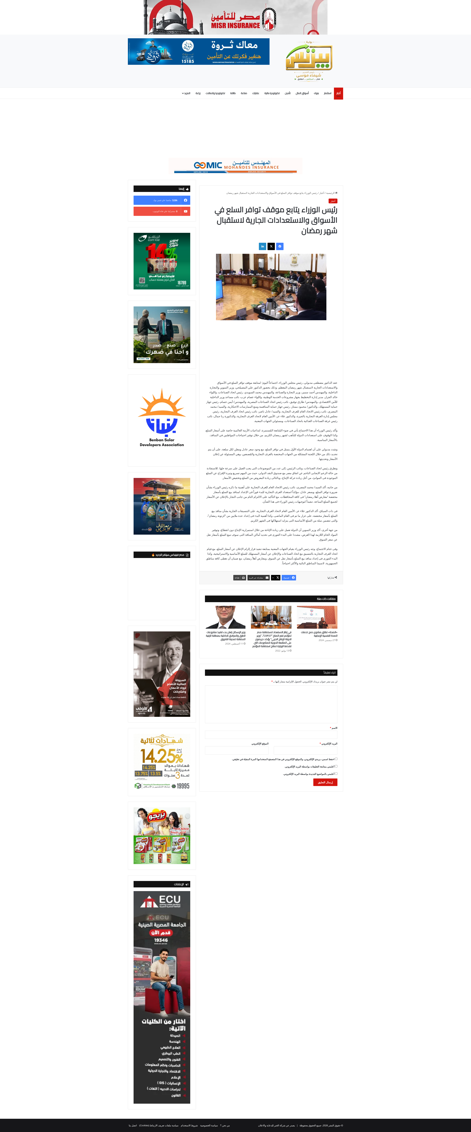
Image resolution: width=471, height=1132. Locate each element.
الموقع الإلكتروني (260, 743)
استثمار (327, 93)
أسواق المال (302, 93)
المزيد (187, 93)
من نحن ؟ (225, 1125)
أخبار (339, 93)
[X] (271, 246)
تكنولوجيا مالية (272, 93)
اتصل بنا (133, 1125)
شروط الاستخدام (189, 1125)
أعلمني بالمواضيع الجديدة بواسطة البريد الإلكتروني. (308, 774)
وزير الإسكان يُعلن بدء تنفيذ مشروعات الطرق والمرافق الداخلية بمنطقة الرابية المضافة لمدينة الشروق (225, 636)
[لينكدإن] (262, 246)
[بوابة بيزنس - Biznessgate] (309, 61)
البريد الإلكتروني (328, 743)
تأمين (288, 93)
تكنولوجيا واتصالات (215, 93)
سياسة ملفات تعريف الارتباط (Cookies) (158, 1125)
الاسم (333, 728)
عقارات (255, 93)
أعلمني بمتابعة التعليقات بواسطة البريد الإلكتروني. (309, 766)
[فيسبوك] (280, 246)
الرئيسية (330, 193)
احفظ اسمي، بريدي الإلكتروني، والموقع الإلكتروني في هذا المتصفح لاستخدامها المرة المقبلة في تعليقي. (283, 759)
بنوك (316, 93)
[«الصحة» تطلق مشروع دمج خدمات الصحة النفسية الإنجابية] (317, 617)
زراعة (198, 93)
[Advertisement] (235, 128)
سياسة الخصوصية (209, 1125)
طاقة (233, 93)
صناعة (244, 93)
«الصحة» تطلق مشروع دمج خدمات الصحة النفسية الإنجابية (319, 634)
